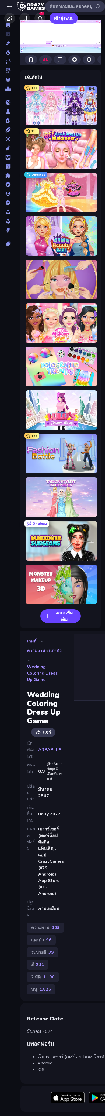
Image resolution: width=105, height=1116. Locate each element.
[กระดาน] (8, 111)
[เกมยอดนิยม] (8, 52)
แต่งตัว (55, 651)
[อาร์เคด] (8, 221)
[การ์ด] (8, 120)
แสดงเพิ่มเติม (64, 616)
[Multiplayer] (8, 79)
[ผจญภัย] (8, 184)
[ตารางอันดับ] (8, 88)
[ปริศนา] (8, 175)
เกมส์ (32, 641)
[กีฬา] (8, 129)
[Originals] (8, 70)
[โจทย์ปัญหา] (8, 166)
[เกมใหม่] (8, 43)
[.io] (8, 102)
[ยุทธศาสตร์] (8, 202)
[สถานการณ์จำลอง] (8, 212)
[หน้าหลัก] (8, 25)
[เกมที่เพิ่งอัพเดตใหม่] (8, 61)
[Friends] (9, 18)
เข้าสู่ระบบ (64, 18)
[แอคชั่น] (8, 230)
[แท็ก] (8, 243)
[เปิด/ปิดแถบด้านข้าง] (9, 6)
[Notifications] (39, 18)
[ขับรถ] (8, 139)
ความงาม (36, 651)
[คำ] (8, 157)
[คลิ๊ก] (8, 148)
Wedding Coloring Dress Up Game (42, 673)
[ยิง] (8, 193)
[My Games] (24, 18)
